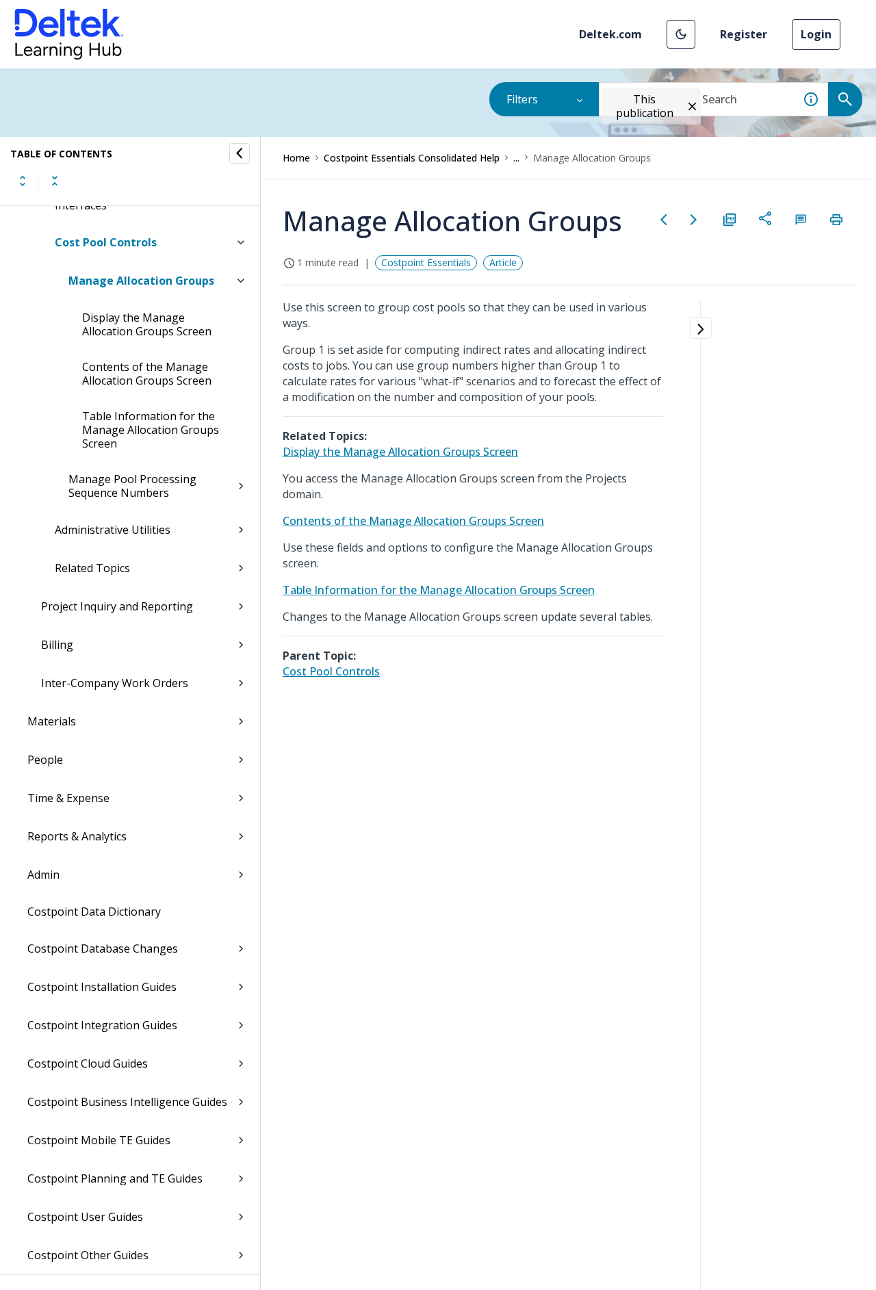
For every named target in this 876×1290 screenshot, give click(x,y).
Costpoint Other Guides (88, 1255)
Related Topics (92, 568)
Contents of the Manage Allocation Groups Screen (146, 373)
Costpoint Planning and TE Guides (115, 1178)
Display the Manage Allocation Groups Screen (146, 324)
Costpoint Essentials (426, 262)
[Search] (845, 99)
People (45, 759)
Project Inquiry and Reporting (117, 606)
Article (503, 262)
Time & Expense (68, 798)
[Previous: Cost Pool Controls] (663, 219)
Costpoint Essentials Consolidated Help (412, 158)
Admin (43, 874)
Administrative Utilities (112, 530)
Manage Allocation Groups (141, 280)
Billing (57, 645)
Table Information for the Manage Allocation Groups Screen (150, 429)
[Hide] (239, 153)
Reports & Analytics (77, 836)
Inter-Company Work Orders (114, 683)
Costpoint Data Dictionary (94, 911)
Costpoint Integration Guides (102, 1025)
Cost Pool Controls (106, 242)
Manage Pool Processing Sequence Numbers (132, 486)
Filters (522, 99)
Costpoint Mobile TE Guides (98, 1140)
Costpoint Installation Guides (102, 987)
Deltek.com (610, 34)
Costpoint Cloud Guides (87, 1063)
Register (743, 34)
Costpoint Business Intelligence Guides (127, 1102)
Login (816, 34)
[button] (681, 34)
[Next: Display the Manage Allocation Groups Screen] (694, 219)
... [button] (516, 158)
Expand (23, 181)
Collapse (55, 181)
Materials (51, 721)
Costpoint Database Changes (102, 948)
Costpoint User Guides (85, 1217)
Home (296, 158)
